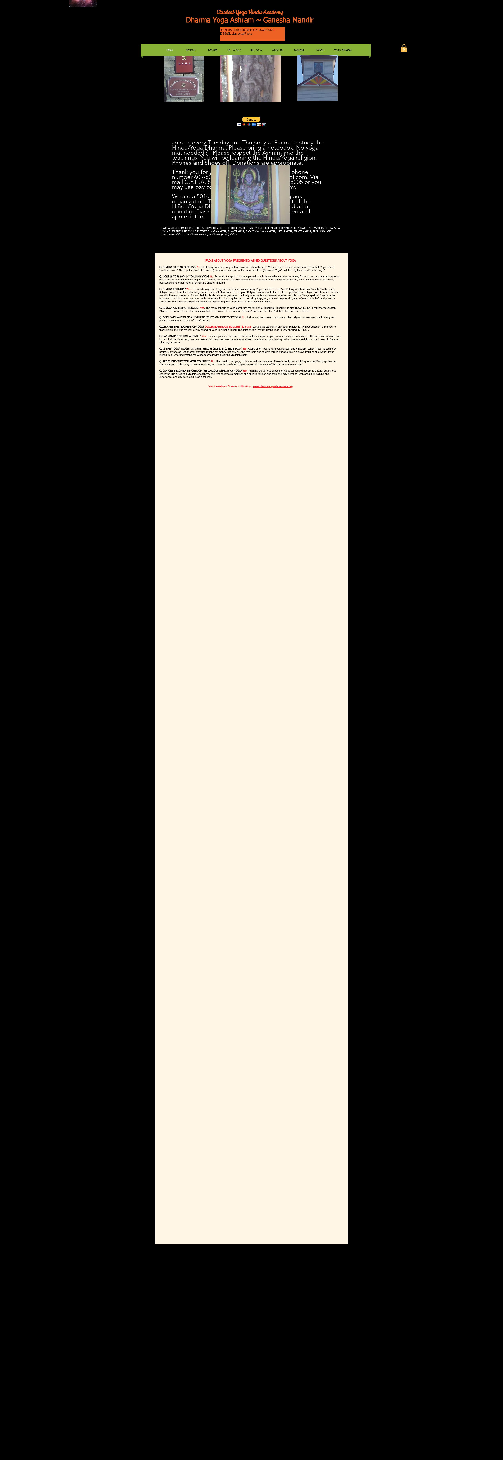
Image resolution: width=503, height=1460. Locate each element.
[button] (403, 48)
